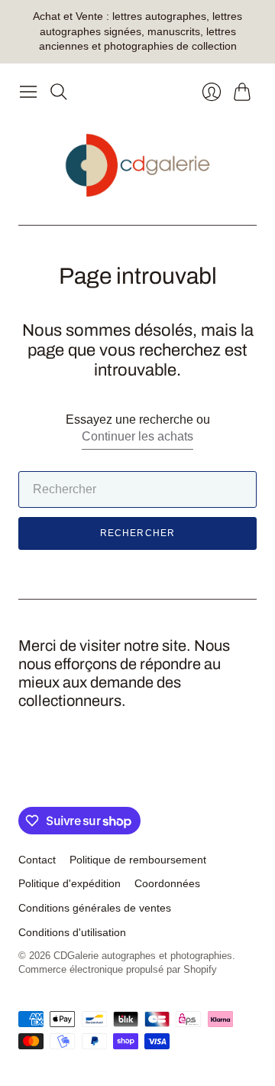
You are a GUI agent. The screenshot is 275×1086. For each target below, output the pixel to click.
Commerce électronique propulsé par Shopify (117, 969)
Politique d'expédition (69, 883)
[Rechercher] (58, 91)
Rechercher (138, 533)
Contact (37, 860)
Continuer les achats (137, 436)
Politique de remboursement (138, 860)
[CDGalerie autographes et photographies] (137, 165)
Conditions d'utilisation (72, 932)
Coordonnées (167, 883)
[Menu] (28, 92)
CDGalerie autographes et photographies (142, 955)
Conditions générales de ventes (94, 908)
